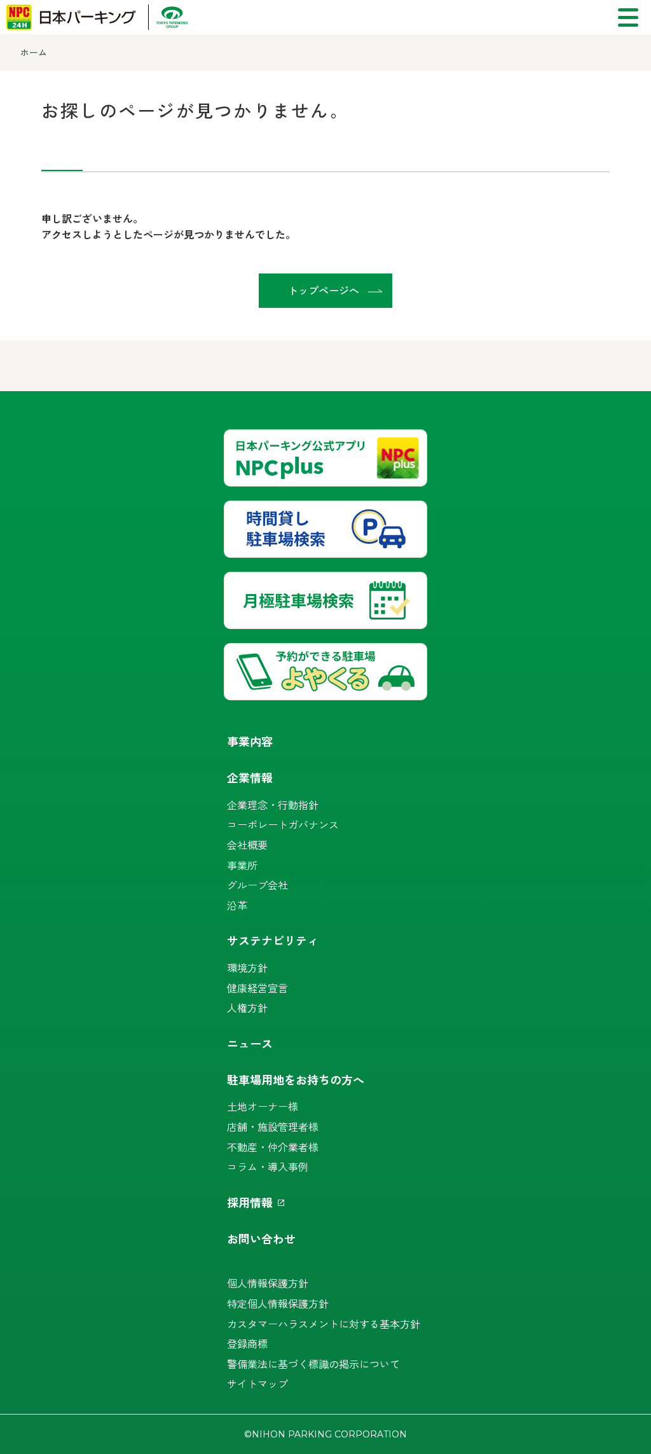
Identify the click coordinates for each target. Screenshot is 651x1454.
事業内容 (250, 741)
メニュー (628, 17)
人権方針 (247, 1007)
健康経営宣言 (257, 987)
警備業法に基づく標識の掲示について (313, 1363)
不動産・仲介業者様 (273, 1146)
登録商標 (247, 1343)
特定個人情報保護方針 (278, 1303)
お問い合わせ (261, 1238)
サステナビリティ (273, 940)
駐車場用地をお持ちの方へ (295, 1079)
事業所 (242, 865)
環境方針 (247, 967)
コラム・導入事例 (267, 1166)
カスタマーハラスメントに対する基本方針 (323, 1323)
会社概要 (247, 844)
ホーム (33, 52)
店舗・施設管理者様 (273, 1126)
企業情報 (250, 777)
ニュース (250, 1043)
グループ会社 (257, 884)
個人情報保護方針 (267, 1283)
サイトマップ (257, 1383)
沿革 (237, 905)
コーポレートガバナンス (283, 824)
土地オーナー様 (262, 1106)
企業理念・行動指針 (273, 804)
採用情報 (250, 1202)
